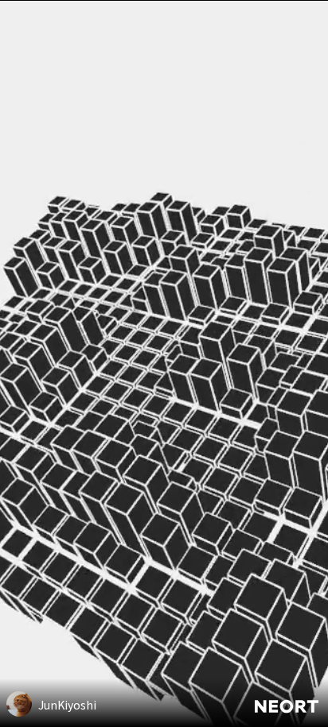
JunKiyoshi (67, 704)
